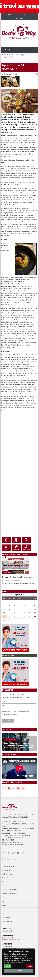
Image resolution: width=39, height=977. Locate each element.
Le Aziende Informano (9, 890)
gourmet (10, 55)
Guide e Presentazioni (9, 893)
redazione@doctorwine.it (10, 948)
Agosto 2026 (19, 595)
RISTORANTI (6, 917)
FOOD (4, 913)
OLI (3, 909)
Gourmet (5, 878)
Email (4, 701)
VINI (3, 901)
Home (4, 55)
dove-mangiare (20, 55)
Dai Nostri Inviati (7, 874)
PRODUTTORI (7, 921)
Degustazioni (6, 870)
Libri (3, 886)
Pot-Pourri (5, 882)
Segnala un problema (10, 859)
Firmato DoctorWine (8, 866)
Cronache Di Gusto (10, 739)
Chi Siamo (11, 15)
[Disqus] (19, 451)
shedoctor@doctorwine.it (10, 940)
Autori (19, 15)
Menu (7, 50)
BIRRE (4, 905)
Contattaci (27, 15)
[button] (19, 18)
